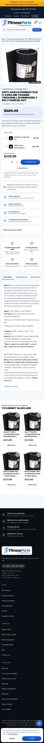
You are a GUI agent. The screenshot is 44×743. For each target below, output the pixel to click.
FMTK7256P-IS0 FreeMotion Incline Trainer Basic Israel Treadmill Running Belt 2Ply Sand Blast (11, 474)
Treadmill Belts (7, 606)
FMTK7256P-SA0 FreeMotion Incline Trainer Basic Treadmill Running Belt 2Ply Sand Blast (32, 474)
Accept (31, 738)
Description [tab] (7, 277)
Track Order (25, 16)
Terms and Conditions (10, 699)
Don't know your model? (13, 230)
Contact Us (8, 16)
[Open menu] (40, 23)
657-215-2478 (6, 577)
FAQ (3, 650)
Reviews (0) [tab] (35, 277)
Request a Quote (8, 616)
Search (37, 30)
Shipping (5, 684)
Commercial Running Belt (15, 39)
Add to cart (31, 162)
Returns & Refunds (8, 689)
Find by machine (8, 596)
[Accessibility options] (39, 723)
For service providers (9, 673)
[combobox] (19, 30)
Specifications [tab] (21, 277)
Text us (15, 566)
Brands (4, 611)
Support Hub (6, 629)
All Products (6, 590)
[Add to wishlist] (38, 48)
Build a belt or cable (9, 634)
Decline (12, 738)
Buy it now (23, 168)
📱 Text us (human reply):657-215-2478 (22, 9)
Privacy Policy (7, 704)
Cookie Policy (13, 734)
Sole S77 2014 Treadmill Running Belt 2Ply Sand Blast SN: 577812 (11, 434)
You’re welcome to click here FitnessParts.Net (22, 4)
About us (5, 668)
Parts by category (8, 601)
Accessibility (6, 709)
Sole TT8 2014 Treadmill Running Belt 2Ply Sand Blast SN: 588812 (32, 434)
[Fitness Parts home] (16, 22)
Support (16, 16)
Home (4, 39)
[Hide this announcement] (42, 3)
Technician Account (9, 679)
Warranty (5, 694)
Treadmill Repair (7, 645)
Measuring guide (8, 640)
